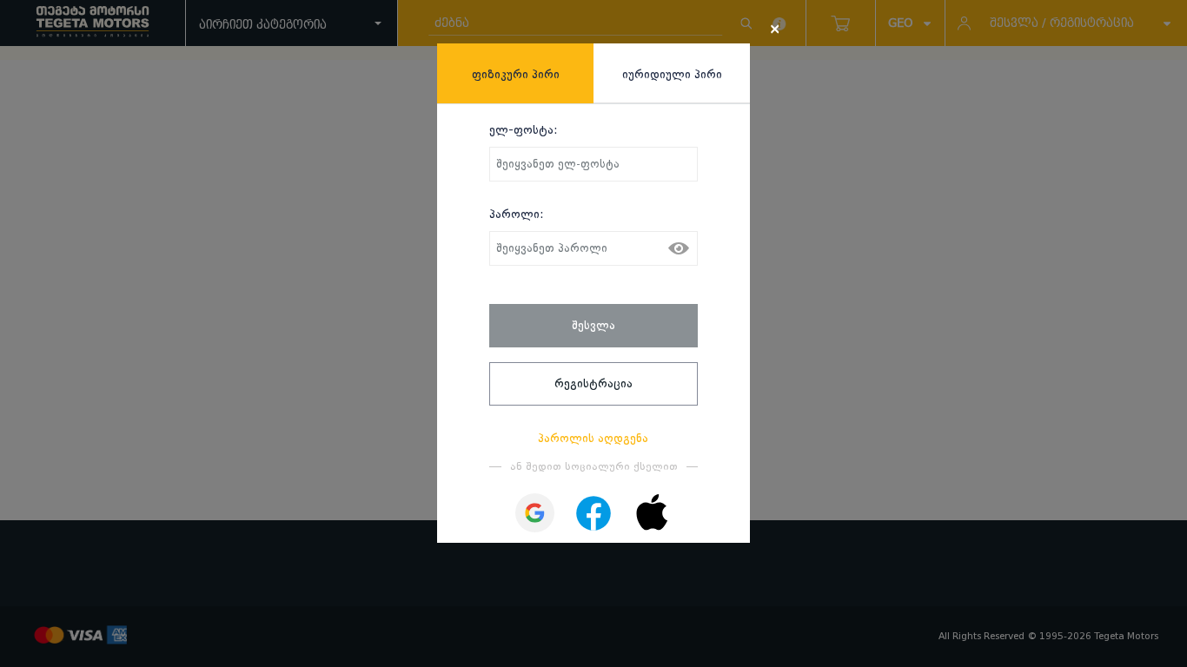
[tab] (515, 73)
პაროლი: (516, 214)
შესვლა (593, 325)
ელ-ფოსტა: (523, 129)
